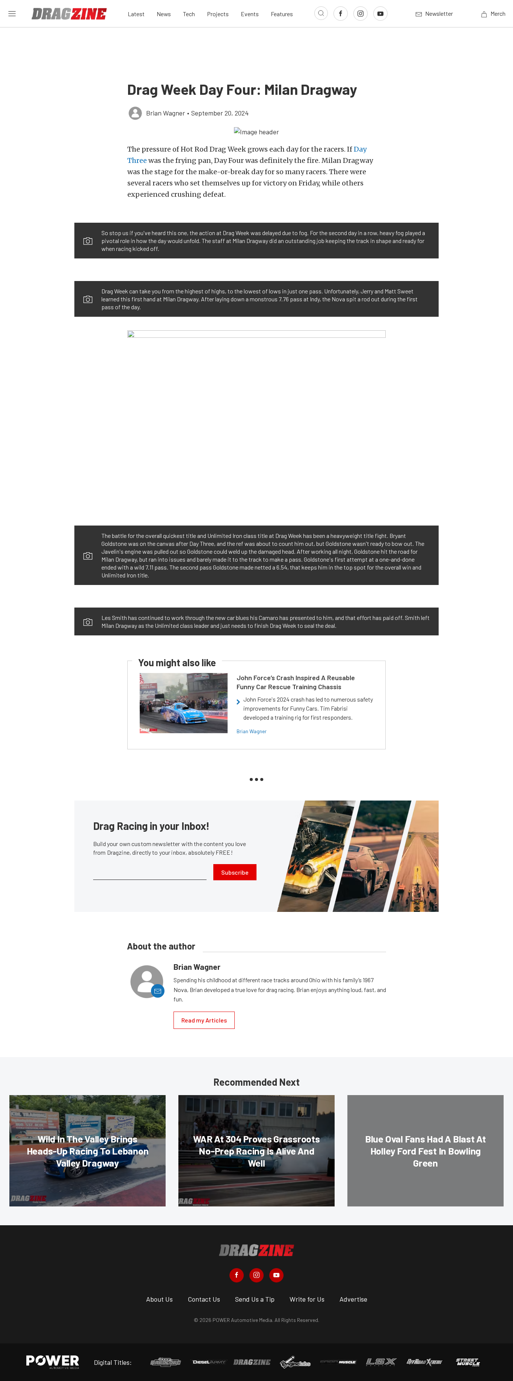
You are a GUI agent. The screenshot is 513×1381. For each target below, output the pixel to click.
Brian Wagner (252, 731)
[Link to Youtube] (380, 13)
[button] (256, 131)
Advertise (353, 1299)
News (164, 13)
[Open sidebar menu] (12, 13)
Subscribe (235, 872)
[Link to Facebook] (340, 13)
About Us (159, 1299)
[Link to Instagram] (360, 13)
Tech (189, 13)
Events (250, 13)
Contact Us (204, 1299)
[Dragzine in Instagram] (256, 1275)
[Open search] (321, 13)
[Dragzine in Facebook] (236, 1275)
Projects (218, 13)
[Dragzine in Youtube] (276, 1275)
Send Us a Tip (255, 1299)
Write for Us (307, 1299)
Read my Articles (204, 1020)
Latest (136, 13)
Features (282, 13)
